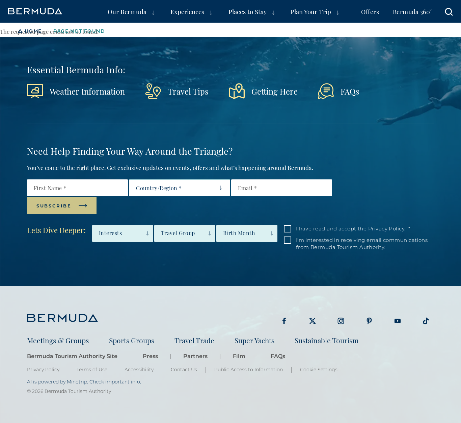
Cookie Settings (318, 370)
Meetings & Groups (58, 340)
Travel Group (178, 233)
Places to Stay (247, 11)
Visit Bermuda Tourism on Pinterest (369, 321)
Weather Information (87, 91)
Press (150, 355)
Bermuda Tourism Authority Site (72, 355)
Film (239, 355)
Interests (110, 233)
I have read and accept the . (351, 228)
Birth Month (239, 233)
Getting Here (274, 91)
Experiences (187, 11)
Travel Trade (194, 340)
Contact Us (184, 370)
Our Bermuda (127, 11)
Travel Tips (188, 91)
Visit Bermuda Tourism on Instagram (341, 321)
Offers (370, 11)
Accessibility (139, 370)
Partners (195, 355)
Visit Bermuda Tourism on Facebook (284, 321)
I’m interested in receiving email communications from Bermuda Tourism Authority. (362, 243)
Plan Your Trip (311, 11)
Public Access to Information (248, 370)
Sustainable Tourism (327, 340)
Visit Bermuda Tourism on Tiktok (426, 321)
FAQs (350, 91)
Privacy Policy (386, 228)
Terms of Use (92, 370)
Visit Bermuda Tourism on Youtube (397, 321)
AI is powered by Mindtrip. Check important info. (84, 382)
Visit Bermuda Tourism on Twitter (312, 321)
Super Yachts (254, 340)
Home (33, 31)
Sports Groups (131, 340)
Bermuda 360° (412, 11)
